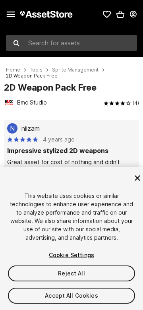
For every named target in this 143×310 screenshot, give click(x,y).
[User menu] (133, 14)
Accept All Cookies (71, 295)
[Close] (137, 178)
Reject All (71, 273)
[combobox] (71, 43)
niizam (30, 128)
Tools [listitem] (36, 70)
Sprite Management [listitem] (75, 70)
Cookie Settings (71, 255)
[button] (120, 14)
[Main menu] (11, 14)
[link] (107, 14)
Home (13, 70)
